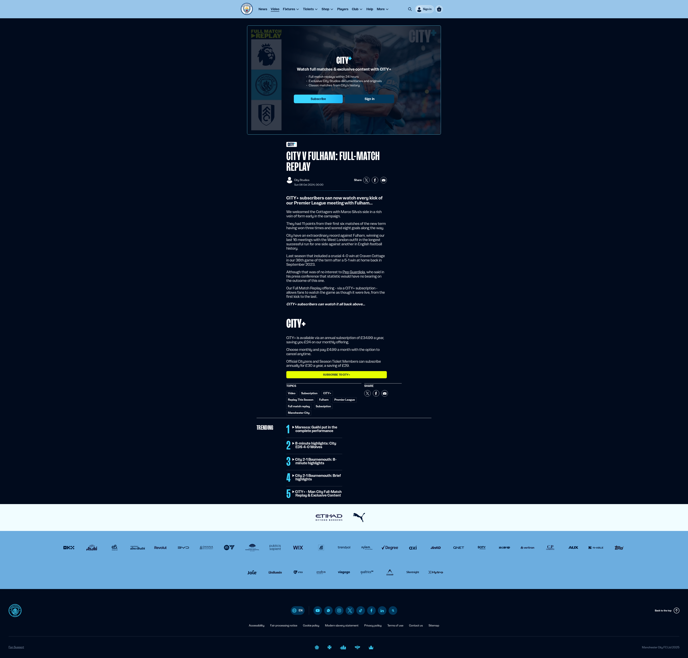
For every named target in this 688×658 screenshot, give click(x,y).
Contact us (416, 625)
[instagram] (339, 610)
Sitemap (434, 625)
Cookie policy (311, 625)
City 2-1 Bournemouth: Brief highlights (318, 477)
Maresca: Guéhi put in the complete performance (316, 429)
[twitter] (350, 610)
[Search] (410, 9)
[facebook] (371, 610)
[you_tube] (318, 610)
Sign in (369, 99)
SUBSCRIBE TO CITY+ (336, 374)
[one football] (393, 610)
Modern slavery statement (342, 625)
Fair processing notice (283, 625)
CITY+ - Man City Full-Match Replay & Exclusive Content (318, 493)
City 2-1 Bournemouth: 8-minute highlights (315, 461)
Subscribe (318, 99)
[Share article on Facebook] (375, 180)
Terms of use (395, 625)
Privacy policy (373, 625)
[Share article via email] (383, 180)
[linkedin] (382, 610)
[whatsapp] (328, 610)
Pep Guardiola (354, 272)
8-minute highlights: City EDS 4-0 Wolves (315, 445)
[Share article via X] (366, 180)
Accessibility (256, 625)
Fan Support (16, 647)
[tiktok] (361, 610)
